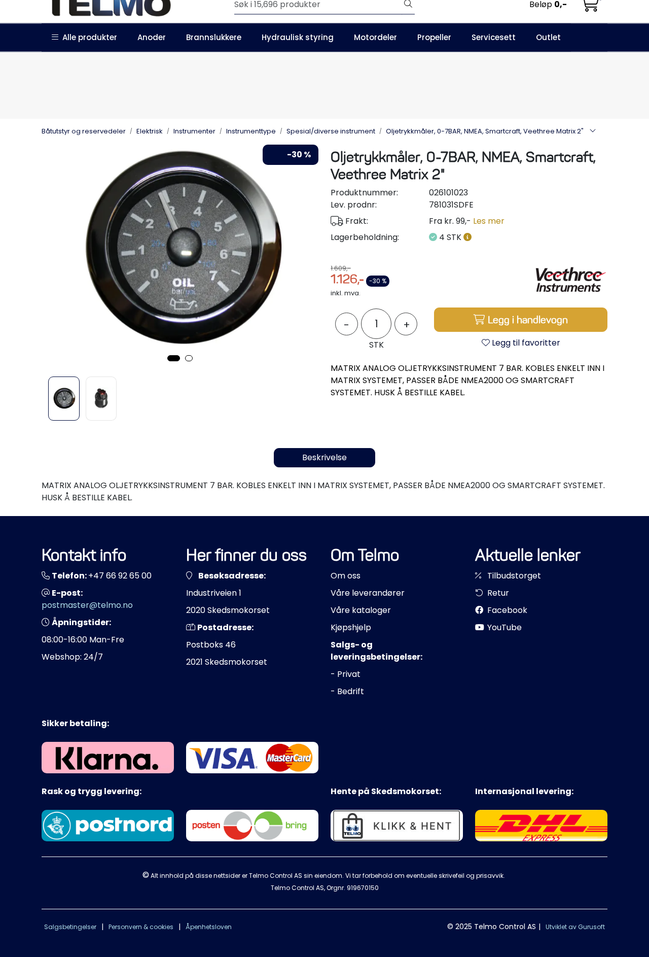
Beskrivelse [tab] (324, 457)
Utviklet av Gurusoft (575, 926)
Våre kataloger (361, 610)
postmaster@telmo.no (87, 605)
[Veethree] (569, 280)
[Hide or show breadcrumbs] (593, 131)
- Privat (345, 674)
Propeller (434, 37)
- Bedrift (347, 691)
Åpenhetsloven (209, 926)
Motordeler (375, 37)
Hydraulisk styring (298, 37)
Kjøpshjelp (351, 627)
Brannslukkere (213, 37)
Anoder (151, 37)
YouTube (503, 627)
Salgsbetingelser (70, 926)
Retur (497, 593)
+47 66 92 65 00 (120, 576)
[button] (173, 358)
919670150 (363, 887)
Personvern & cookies (141, 926)
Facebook (506, 610)
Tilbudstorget (513, 576)
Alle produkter (87, 37)
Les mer (488, 221)
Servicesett (494, 37)
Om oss (345, 576)
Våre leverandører (368, 593)
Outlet (548, 37)
